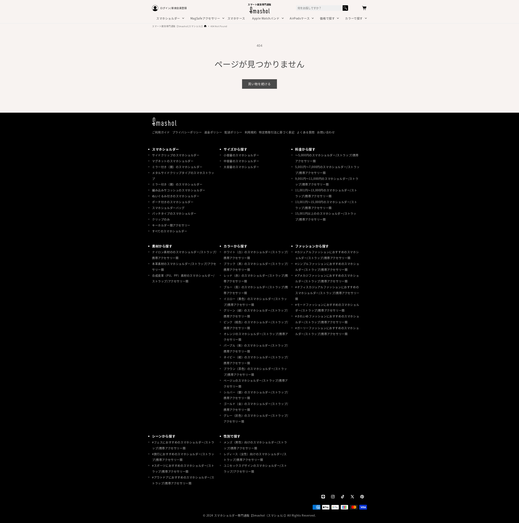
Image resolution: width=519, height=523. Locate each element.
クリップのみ (161, 219)
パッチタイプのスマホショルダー (174, 213)
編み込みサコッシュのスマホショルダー (178, 190)
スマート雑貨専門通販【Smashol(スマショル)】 (178, 26)
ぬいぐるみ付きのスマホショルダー (175, 196)
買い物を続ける (259, 84)
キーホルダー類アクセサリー (171, 225)
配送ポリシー (233, 132)
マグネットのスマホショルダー (172, 161)
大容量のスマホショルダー (241, 167)
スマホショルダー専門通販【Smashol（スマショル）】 (250, 515)
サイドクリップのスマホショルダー (175, 155)
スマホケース (236, 18)
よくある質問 (306, 132)
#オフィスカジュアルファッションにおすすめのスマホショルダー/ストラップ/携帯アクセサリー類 (327, 293)
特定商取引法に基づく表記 (276, 132)
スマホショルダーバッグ (168, 208)
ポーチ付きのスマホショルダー (172, 202)
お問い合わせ (326, 132)
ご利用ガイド (161, 132)
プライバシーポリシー (187, 132)
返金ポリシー (213, 132)
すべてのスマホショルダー (169, 231)
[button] (364, 8)
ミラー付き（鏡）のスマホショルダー (177, 167)
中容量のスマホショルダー (241, 161)
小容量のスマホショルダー (241, 155)
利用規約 (250, 132)
